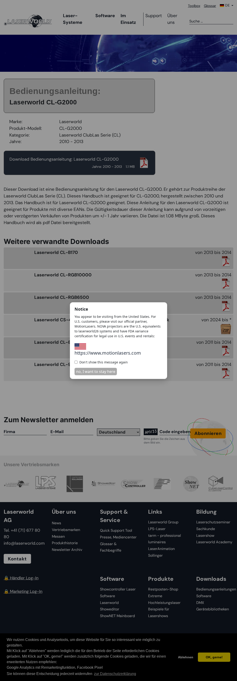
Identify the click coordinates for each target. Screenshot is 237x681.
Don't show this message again (103, 362)
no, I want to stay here (95, 371)
